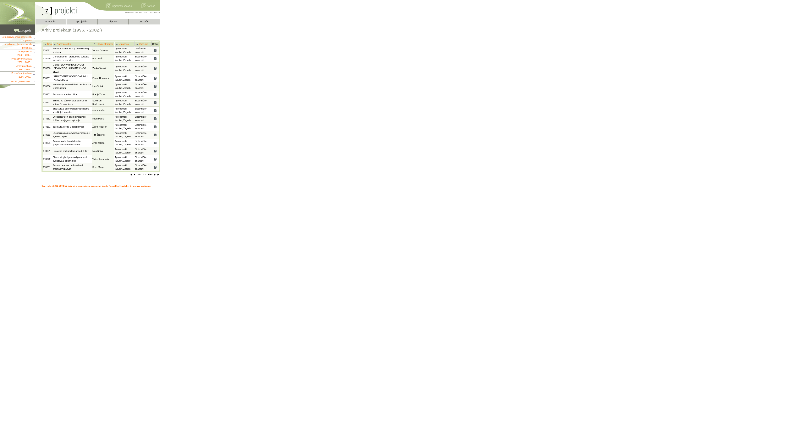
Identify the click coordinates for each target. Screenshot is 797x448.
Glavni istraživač (105, 44)
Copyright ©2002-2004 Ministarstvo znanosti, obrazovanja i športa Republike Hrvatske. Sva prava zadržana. (96, 186)
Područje (143, 44)
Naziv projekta (64, 44)
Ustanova (124, 44)
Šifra (49, 44)
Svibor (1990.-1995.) (21, 81)
